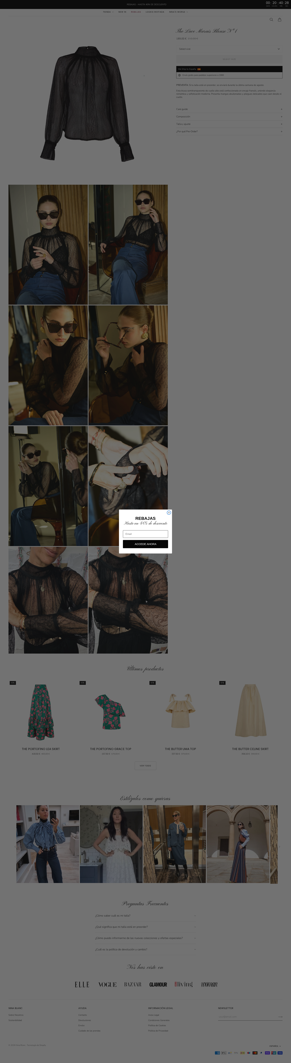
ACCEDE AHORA (145, 544)
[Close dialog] (169, 513)
